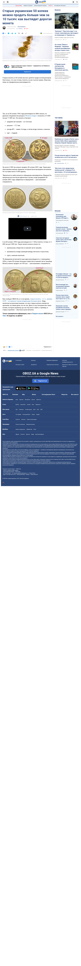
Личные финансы (22, 26)
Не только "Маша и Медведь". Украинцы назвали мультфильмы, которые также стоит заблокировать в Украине (62, 47)
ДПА (34, 409)
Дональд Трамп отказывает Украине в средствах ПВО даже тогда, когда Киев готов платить (66, 147)
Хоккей (28, 404)
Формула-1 (38, 404)
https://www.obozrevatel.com (54, 441)
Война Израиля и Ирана (40, 5)
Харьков (21, 399)
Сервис (38, 414)
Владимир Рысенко (60, 301)
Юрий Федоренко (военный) (62, 220)
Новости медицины (20, 429)
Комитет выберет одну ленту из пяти (64, 37)
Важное (58, 10)
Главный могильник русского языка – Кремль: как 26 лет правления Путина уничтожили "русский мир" (64, 229)
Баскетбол (23, 404)
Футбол (17, 404)
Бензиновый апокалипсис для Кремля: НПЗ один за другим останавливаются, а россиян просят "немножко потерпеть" (62, 216)
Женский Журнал (39, 434)
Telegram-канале (37, 313)
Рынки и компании (20, 424)
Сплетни (22, 434)
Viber (4, 316)
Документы (34, 364)
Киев (17, 399)
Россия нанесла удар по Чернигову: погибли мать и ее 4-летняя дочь (66, 156)
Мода (32, 434)
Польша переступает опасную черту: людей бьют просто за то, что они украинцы (62, 297)
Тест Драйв (18, 414)
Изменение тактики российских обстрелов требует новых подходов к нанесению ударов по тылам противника (64, 307)
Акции (33, 414)
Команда (33, 360)
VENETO (50, 5)
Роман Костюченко (11, 26)
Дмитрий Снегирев (60, 311)
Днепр (33, 399)
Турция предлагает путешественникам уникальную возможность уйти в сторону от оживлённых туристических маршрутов (63, 75)
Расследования (46, 394)
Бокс (33, 404)
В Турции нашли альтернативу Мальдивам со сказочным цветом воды (61, 67)
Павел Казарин (59, 290)
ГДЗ (16, 409)
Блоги (53, 394)
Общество (64, 394)
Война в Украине (28, 5)
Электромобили (26, 414)
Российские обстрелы (60, 5)
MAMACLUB (29, 429)
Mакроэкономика (30, 424)
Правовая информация (52, 360)
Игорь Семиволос (60, 243)
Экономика (28, 350)
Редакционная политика (13, 350)
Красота (28, 434)
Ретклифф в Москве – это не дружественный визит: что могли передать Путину (64, 275)
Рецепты (18, 419)
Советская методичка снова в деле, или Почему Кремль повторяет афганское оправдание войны (63, 239)
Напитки (23, 419)
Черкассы (38, 399)
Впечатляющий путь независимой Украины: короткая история (63, 286)
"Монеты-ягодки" (31, 116)
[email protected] (20, 474)
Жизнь (34, 394)
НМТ (41, 409)
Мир (23, 394)
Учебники (21, 409)
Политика (15, 394)
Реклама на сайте (20, 364)
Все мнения (59, 316)
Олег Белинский (59, 233)
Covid (34, 429)
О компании (19, 360)
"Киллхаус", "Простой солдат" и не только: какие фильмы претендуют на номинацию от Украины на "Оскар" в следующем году (66, 33)
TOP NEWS (58, 118)
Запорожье (27, 399)
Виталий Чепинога (60, 279)
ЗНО (38, 409)
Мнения (58, 211)
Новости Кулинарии (32, 419)
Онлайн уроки (28, 409)
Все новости (74, 394)
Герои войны (18, 5)
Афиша (17, 434)
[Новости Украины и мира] (22, 351)
